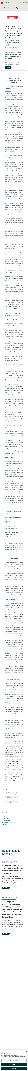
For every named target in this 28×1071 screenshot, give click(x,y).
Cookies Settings (14, 1060)
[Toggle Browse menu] (23, 7)
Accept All (14, 1068)
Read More (5, 887)
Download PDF (5, 818)
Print (3, 816)
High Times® (8, 792)
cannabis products (9, 799)
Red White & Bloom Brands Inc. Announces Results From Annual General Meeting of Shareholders (13, 869)
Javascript (5, 824)
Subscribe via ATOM (7, 822)
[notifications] (23, 3)
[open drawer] (26, 3)
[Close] (26, 1051)
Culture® (15, 792)
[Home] (7, 3)
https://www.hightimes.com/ (12, 229)
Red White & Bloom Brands (11, 794)
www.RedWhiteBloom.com (11, 528)
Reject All (14, 1064)
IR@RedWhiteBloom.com (11, 522)
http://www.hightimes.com (11, 505)
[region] (14, 1060)
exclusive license (9, 797)
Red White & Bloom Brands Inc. (12, 64)
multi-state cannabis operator (11, 802)
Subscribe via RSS (6, 820)
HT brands (17, 797)
